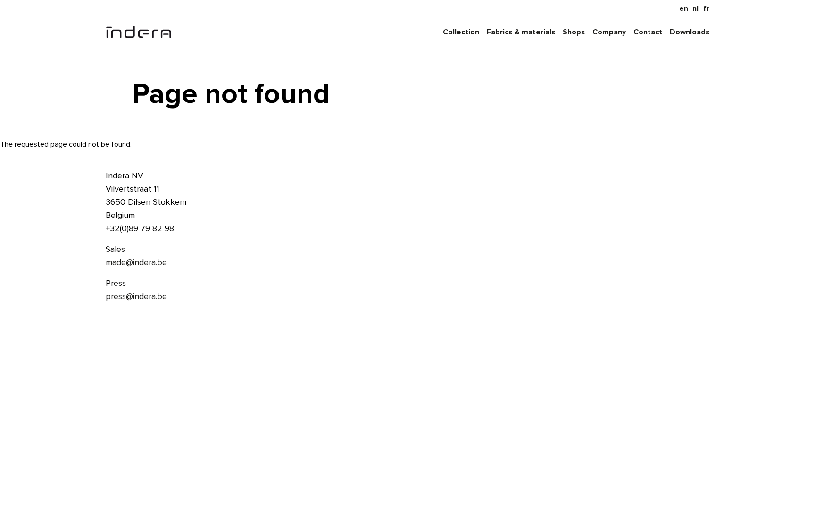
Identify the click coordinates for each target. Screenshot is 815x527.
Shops (574, 32)
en (683, 8)
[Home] (139, 32)
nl (695, 8)
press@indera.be (136, 296)
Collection (461, 32)
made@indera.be (136, 262)
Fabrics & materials (521, 32)
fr (706, 8)
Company (609, 32)
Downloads (689, 32)
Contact (647, 32)
